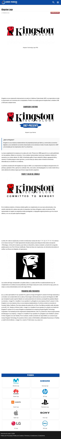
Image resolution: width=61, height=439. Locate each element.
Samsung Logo (45, 385)
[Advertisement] (30, 63)
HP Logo (45, 396)
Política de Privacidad (6, 435)
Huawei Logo (16, 396)
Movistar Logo (16, 385)
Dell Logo (45, 428)
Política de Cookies (18, 435)
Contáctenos (41, 435)
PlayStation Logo (45, 407)
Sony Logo (45, 417)
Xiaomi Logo (16, 407)
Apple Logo (16, 417)
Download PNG (55, 12)
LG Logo (16, 428)
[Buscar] (53, 3)
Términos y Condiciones (30, 435)
